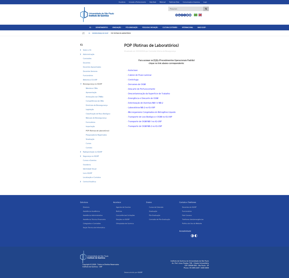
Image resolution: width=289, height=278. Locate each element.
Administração (88, 54)
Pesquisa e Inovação (150, 27)
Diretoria (86, 207)
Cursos (88, 143)
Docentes (86, 63)
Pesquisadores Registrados (96, 135)
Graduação (116, 27)
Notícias (119, 211)
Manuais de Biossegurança (96, 118)
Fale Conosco (187, 215)
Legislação (90, 109)
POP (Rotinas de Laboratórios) (97, 131)
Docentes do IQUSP (189, 207)
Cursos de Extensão (156, 207)
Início (83, 33)
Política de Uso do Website (192, 223)
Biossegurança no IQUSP (100, 33)
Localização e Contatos (92, 177)
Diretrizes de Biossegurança (96, 105)
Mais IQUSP (202, 27)
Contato (89, 148)
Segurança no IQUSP (91, 156)
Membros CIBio (92, 88)
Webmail (162, 2)
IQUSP (140, 272)
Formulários (90, 122)
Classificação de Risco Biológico (98, 114)
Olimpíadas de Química (125, 223)
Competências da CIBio (95, 101)
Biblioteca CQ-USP (90, 80)
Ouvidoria (122, 2)
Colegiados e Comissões (92, 223)
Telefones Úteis (174, 2)
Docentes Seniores (90, 71)
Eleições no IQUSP (122, 219)
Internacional (187, 27)
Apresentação (91, 92)
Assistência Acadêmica (91, 211)
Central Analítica (89, 182)
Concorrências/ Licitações (125, 215)
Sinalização (90, 139)
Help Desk (152, 2)
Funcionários (88, 75)
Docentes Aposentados (92, 67)
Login (205, 2)
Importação (90, 126)
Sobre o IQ (87, 50)
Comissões (87, 58)
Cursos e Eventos (89, 160)
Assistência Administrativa (93, 215)
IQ (90, 27)
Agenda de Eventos (123, 207)
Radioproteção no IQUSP (92, 152)
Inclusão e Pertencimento (137, 2)
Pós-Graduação (132, 27)
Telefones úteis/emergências (192, 219)
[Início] (97, 14)
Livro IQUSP (87, 173)
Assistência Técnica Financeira (94, 219)
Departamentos (102, 27)
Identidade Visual (89, 169)
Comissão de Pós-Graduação (159, 219)
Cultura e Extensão (169, 27)
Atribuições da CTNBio (94, 97)
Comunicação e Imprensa (191, 2)
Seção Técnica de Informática (94, 227)
